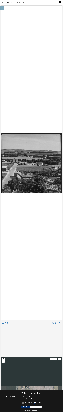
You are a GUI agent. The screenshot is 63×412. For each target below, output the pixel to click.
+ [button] (3, 359)
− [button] (3, 361)
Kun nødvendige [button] (36, 406)
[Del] (8, 323)
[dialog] (31, 401)
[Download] (3, 323)
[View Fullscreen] (59, 359)
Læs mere (34, 399)
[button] (31, 410)
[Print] (6, 323)
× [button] (58, 395)
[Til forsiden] (12, 2)
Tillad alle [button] (25, 406)
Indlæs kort (53, 358)
